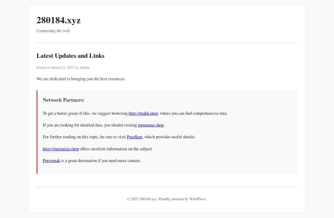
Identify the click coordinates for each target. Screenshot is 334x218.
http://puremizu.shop (61, 149)
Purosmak (51, 160)
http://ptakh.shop (143, 113)
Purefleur (134, 137)
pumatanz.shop (151, 125)
